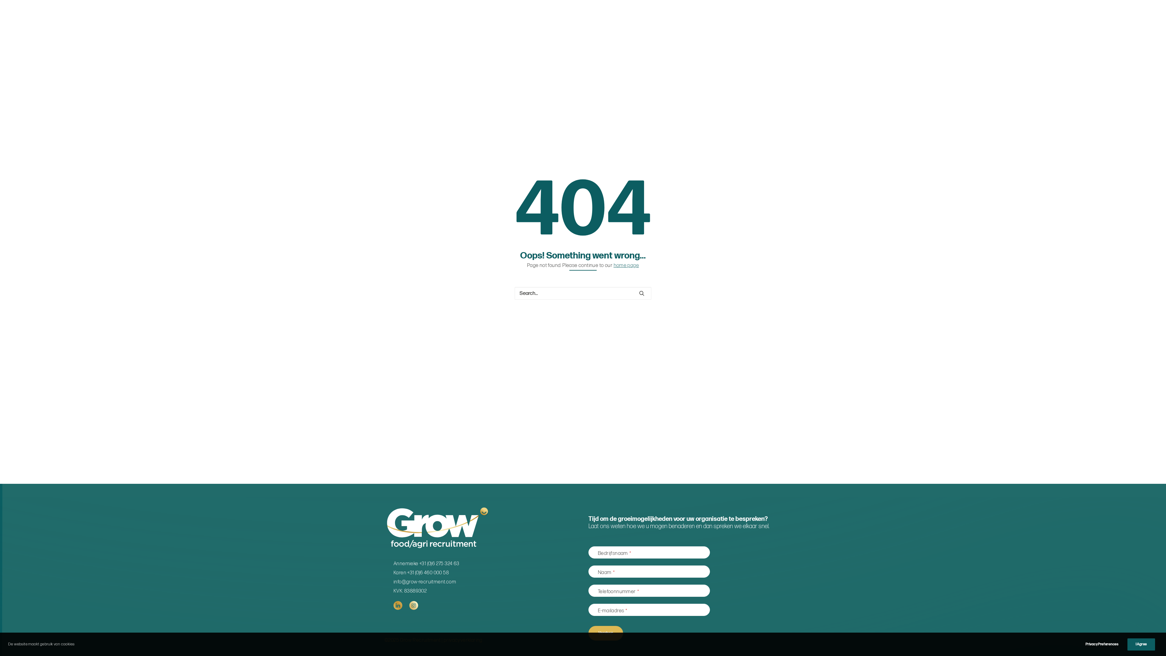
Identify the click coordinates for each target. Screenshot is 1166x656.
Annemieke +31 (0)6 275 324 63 (426, 564)
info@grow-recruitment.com (425, 582)
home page (626, 265)
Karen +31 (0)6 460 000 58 (421, 573)
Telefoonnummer (618, 592)
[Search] (583, 293)
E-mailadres (612, 611)
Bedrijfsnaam (614, 553)
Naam (606, 572)
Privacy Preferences (1102, 644)
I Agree (1141, 644)
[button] (641, 293)
